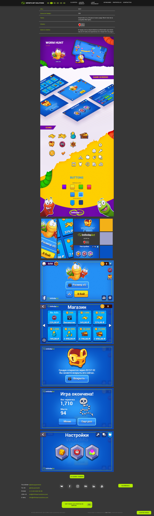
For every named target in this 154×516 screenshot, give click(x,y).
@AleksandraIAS (34, 488)
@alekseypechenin (35, 484)
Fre (54, 3)
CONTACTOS (127, 2)
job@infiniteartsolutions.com (38, 494)
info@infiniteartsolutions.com (38, 497)
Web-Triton (108, 512)
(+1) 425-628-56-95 (36, 491)
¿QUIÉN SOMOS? (82, 3)
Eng (48, 3)
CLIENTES (74, 2)
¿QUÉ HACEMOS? (95, 3)
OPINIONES (107, 2)
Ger (64, 3)
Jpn (61, 3)
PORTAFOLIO (117, 2)
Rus (58, 3)
